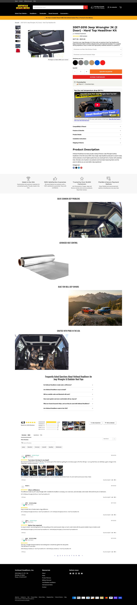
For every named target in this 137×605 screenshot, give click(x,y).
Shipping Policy (50, 597)
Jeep (23, 447)
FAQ (28, 597)
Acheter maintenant (97, 77)
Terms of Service (59, 597)
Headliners (33, 13)
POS (16, 600)
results (30, 447)
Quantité (75, 68)
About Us (17, 597)
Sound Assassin (53, 13)
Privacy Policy (34, 597)
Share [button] (24, 480)
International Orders (47, 585)
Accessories (64, 13)
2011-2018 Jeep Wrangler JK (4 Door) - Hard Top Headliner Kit (35, 477)
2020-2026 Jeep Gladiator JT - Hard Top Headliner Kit (33, 548)
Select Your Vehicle (21, 13)
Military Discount (28, 1)
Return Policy (42, 597)
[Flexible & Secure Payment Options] (108, 184)
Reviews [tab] (24, 435)
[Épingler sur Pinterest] (81, 168)
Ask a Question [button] (96, 422)
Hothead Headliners (80, 33)
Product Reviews (46, 578)
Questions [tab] (36, 435)
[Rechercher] (85, 7)
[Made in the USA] (28, 184)
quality (51, 447)
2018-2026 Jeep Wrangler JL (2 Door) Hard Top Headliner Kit (35, 529)
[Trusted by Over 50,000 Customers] (81, 184)
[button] (113, 7)
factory (37, 447)
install (44, 447)
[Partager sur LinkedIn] (79, 168)
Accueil (17, 22)
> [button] (82, 555)
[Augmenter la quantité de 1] (87, 71)
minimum (58, 447)
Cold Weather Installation (49, 582)
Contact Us (23, 597)
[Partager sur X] (76, 168)
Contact (21, 1)
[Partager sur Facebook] (74, 168)
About (16, 1)
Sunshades (43, 13)
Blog (65, 597)
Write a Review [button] (110, 422)
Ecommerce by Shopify (24, 600)
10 (79, 555)
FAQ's (34, 1)
